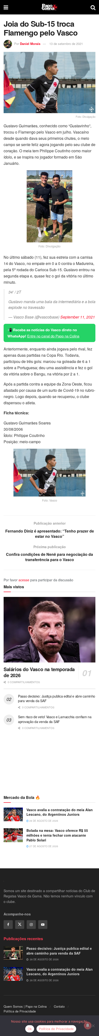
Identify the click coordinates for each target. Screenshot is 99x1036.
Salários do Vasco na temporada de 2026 (39, 672)
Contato (59, 1006)
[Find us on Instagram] (31, 924)
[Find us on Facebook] (8, 924)
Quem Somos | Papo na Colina (25, 1006)
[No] (93, 1025)
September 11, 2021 (77, 317)
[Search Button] (93, 7)
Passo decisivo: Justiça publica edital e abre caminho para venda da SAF (56, 698)
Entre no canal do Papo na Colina (53, 335)
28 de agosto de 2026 (43, 820)
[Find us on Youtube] (42, 924)
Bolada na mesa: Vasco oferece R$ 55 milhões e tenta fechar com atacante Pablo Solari (57, 835)
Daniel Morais (30, 43)
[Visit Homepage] (49, 7)
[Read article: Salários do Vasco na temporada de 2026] (49, 629)
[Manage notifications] (88, 1025)
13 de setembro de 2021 (66, 43)
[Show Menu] (6, 7)
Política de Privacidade (20, 1011)
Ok (30, 1029)
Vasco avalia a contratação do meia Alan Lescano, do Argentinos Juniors (59, 812)
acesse (24, 579)
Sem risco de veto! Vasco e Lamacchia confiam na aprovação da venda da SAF (55, 719)
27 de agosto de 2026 (43, 846)
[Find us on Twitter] (19, 924)
